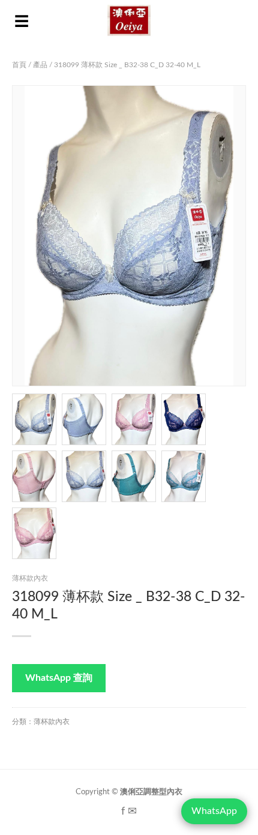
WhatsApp (214, 811)
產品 (40, 64)
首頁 (19, 64)
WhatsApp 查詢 (58, 678)
